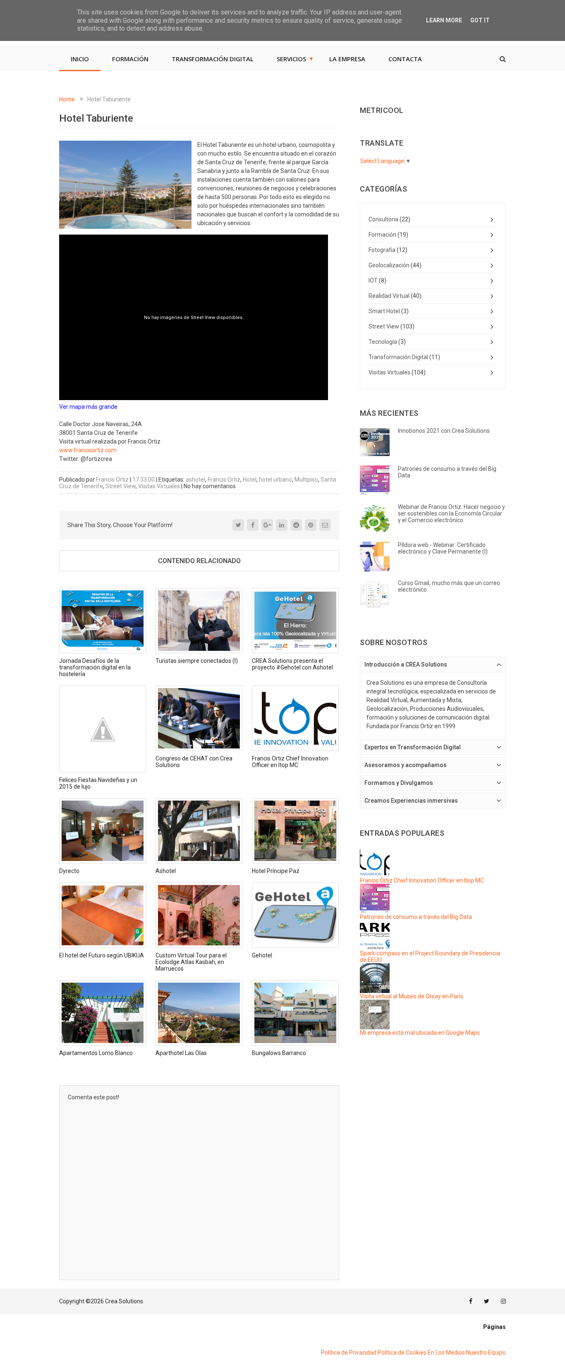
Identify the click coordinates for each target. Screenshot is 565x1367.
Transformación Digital (213, 59)
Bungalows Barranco (279, 1053)
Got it (480, 20)
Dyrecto (69, 871)
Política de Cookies (402, 1352)
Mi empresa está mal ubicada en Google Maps (420, 1032)
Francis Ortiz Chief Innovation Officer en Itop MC (290, 761)
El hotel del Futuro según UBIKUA (101, 955)
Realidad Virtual (389, 296)
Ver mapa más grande (88, 406)
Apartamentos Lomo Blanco (96, 1053)
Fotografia (382, 250)
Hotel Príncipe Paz (275, 871)
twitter (486, 1301)
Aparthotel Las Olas (181, 1053)
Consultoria (383, 219)
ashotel (195, 479)
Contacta (405, 59)
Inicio (80, 59)
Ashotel (166, 871)
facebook (470, 1301)
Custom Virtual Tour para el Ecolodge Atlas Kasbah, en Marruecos (191, 962)
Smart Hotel (384, 311)
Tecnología (383, 341)
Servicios (291, 59)
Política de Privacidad (348, 1352)
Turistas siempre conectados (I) (197, 660)
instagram (503, 1301)
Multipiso (306, 479)
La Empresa (347, 59)
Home (67, 99)
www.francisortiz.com (88, 450)
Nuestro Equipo (486, 1352)
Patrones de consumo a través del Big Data (416, 917)
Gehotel (262, 955)
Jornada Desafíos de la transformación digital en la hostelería (95, 667)
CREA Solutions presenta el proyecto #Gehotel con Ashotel (292, 664)
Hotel (249, 479)
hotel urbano (275, 479)
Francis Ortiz (224, 479)
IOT (373, 280)
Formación (130, 59)
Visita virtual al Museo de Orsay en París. (412, 996)
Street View (120, 486)
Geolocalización (389, 265)
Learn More (444, 20)
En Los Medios (446, 1352)
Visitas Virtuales (159, 486)
